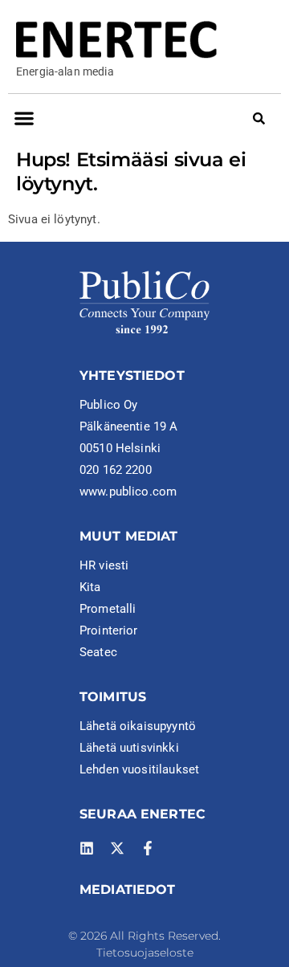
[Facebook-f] (147, 848)
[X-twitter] (117, 848)
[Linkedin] (86, 848)
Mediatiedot (127, 889)
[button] (23, 117)
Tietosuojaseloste (144, 952)
